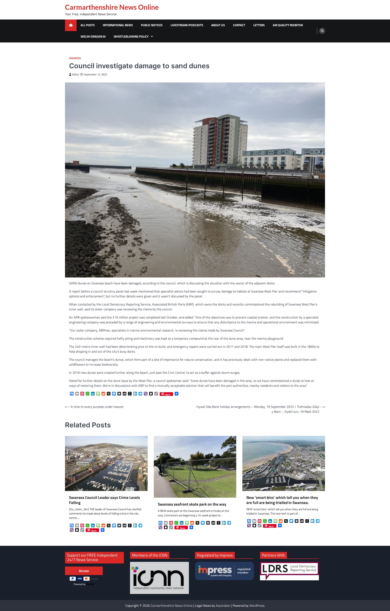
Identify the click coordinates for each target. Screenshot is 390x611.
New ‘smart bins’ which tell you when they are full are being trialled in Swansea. (282, 500)
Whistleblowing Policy (131, 36)
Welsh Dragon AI (93, 36)
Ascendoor (223, 605)
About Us (218, 25)
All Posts (88, 25)
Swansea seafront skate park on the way (192, 504)
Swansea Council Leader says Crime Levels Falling (104, 500)
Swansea (75, 58)
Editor (75, 74)
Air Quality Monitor (288, 25)
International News (118, 25)
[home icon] (71, 25)
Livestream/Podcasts (187, 25)
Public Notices (151, 25)
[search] (322, 31)
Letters (259, 25)
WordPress (256, 605)
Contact (239, 25)
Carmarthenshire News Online (112, 7)
